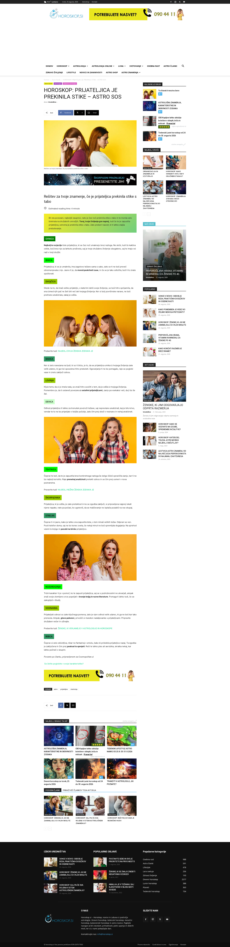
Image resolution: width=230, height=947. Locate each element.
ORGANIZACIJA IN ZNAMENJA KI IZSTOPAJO (150, 173)
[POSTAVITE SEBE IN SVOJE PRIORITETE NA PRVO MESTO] (100, 862)
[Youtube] (184, 2)
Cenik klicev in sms (159, 944)
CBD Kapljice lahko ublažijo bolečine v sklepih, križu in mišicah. (87, 752)
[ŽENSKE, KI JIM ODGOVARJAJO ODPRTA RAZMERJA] (164, 386)
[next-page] (50, 828)
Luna (121, 66)
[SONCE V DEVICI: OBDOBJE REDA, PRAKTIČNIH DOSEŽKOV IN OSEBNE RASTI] (149, 299)
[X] (180, 2)
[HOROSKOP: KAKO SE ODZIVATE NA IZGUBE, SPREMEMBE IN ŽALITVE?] (149, 427)
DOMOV (49, 66)
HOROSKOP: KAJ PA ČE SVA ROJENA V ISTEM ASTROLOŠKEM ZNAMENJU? (89, 820)
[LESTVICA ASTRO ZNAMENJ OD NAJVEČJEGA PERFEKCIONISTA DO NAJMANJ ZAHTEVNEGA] (153, 187)
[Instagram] (175, 2)
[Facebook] (171, 2)
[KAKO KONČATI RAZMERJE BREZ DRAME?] (149, 351)
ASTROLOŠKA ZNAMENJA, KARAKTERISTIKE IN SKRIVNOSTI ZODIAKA (58, 752)
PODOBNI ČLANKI (53, 790)
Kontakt (94, 2)
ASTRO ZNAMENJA (130, 72)
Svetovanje (135, 66)
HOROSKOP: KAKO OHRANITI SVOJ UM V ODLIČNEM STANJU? (175, 173)
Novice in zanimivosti (91, 72)
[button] (183, 66)
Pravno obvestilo (144, 944)
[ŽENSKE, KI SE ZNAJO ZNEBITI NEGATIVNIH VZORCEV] (100, 874)
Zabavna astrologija (69, 83)
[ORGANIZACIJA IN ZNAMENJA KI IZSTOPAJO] (153, 162)
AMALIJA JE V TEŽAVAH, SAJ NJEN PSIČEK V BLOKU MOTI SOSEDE (121, 887)
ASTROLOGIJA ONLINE (102, 66)
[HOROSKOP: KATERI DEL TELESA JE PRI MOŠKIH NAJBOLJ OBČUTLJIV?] (149, 440)
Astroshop (85, 2)
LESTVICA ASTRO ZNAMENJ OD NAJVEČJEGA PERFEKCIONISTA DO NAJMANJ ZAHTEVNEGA (172, 453)
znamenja (74, 689)
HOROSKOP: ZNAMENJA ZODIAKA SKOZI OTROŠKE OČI (176, 198)
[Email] (73, 705)
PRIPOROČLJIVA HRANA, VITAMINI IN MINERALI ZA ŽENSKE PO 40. (169, 337)
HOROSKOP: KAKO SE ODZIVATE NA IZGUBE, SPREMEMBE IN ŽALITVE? (169, 426)
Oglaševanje (173, 944)
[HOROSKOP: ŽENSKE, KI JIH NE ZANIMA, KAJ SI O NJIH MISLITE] (58, 806)
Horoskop (62, 66)
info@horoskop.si (105, 934)
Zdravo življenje (54, 72)
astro (56, 689)
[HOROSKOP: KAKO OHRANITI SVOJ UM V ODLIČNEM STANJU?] (176, 162)
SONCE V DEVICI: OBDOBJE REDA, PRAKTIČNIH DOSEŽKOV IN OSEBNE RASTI (171, 298)
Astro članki (170, 66)
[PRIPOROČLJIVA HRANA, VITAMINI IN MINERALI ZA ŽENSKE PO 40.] (164, 255)
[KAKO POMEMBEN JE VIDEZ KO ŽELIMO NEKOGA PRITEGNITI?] (149, 312)
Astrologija (79, 66)
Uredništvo (52, 102)
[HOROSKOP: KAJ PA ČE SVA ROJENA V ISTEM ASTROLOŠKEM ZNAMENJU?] (90, 806)
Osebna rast (153, 66)
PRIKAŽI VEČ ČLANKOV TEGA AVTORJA (79, 790)
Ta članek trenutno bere (168, 91)
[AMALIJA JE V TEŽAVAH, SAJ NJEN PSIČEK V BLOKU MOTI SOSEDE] (100, 887)
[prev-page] (45, 828)
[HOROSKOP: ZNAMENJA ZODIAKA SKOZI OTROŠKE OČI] (176, 187)
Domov (46, 80)
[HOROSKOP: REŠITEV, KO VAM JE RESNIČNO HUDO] (122, 806)
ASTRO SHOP (112, 72)
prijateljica (64, 689)
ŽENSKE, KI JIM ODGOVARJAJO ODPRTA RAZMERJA (163, 406)
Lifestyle (71, 72)
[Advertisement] (115, 43)
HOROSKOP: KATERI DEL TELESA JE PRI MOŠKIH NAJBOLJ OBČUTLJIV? (168, 440)
